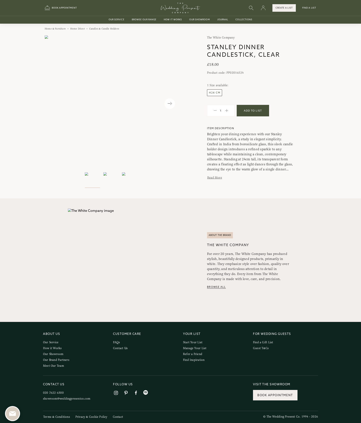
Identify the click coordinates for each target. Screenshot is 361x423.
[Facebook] (136, 393)
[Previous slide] (52, 103)
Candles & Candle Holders (104, 28)
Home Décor (77, 28)
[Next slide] (169, 103)
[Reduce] (215, 111)
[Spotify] (145, 392)
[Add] (227, 111)
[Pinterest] (126, 393)
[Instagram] (116, 393)
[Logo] (180, 8)
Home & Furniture (55, 28)
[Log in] (263, 8)
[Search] (251, 8)
